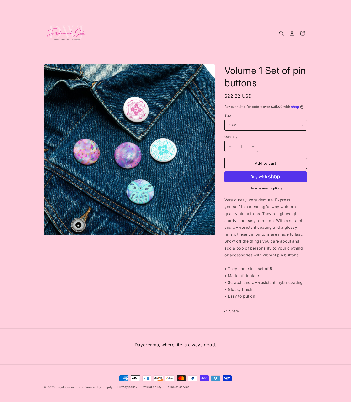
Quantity (230, 137)
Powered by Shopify (99, 387)
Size (227, 115)
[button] (281, 33)
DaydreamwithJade (70, 387)
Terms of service (177, 387)
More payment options (265, 188)
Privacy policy (127, 387)
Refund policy (151, 387)
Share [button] (234, 311)
